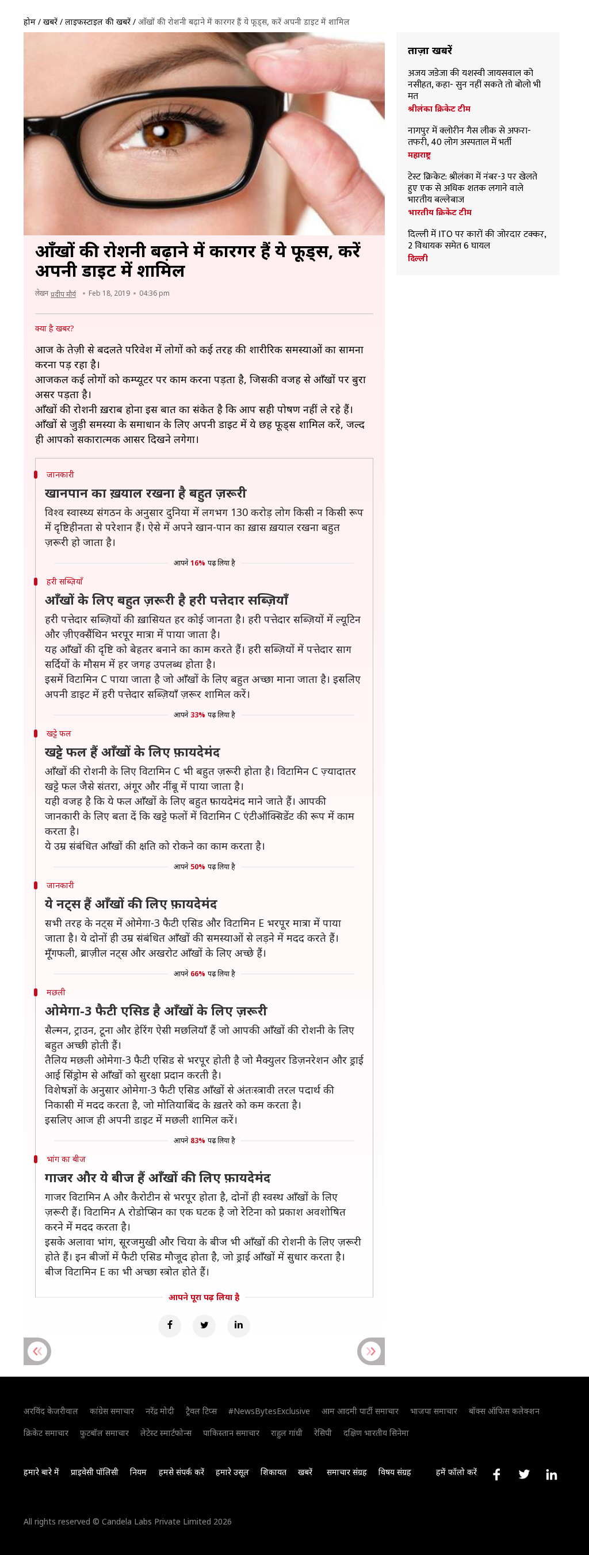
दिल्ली (418, 258)
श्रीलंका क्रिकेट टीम (439, 109)
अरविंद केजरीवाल (51, 1410)
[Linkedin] (238, 1326)
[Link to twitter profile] (524, 1474)
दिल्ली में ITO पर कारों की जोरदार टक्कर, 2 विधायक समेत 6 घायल (477, 240)
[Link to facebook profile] (496, 1474)
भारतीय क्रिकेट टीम (440, 212)
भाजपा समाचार (433, 1410)
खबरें (50, 21)
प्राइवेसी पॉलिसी (94, 1471)
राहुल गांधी (287, 1432)
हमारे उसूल (232, 1471)
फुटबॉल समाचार (104, 1432)
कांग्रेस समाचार (112, 1410)
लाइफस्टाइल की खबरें (98, 21)
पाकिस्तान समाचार (231, 1432)
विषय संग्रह (394, 1471)
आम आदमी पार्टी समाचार (360, 1410)
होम (30, 21)
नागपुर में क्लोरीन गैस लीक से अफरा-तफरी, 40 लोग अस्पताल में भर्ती (469, 136)
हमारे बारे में (41, 1471)
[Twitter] (204, 1326)
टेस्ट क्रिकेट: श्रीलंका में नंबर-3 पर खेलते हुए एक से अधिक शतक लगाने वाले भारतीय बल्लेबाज (472, 188)
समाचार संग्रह (347, 1471)
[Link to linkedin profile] (551, 1474)
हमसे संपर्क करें (181, 1471)
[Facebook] (169, 1326)
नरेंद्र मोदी (160, 1410)
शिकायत (273, 1471)
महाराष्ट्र (419, 155)
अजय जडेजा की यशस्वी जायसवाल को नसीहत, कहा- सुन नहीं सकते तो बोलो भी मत (474, 85)
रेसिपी (323, 1432)
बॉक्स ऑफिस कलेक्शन (504, 1410)
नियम (138, 1471)
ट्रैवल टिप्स (201, 1410)
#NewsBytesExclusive (269, 1410)
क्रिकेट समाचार (46, 1432)
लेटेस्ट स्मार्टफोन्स (166, 1432)
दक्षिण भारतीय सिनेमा (376, 1432)
